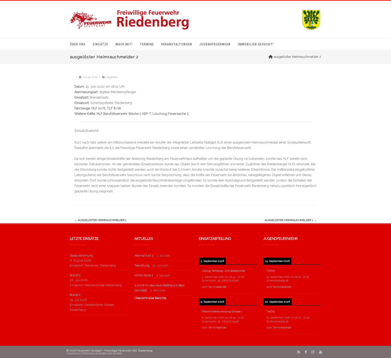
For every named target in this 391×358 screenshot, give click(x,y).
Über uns (78, 44)
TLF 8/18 (114, 108)
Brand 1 (75, 275)
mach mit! (124, 44)
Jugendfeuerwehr (215, 44)
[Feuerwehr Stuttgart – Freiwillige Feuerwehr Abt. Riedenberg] (195, 19)
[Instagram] (313, 352)
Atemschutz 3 (143, 255)
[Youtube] (320, 352)
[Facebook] (306, 352)
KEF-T (146, 113)
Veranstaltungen (176, 44)
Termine (147, 44)
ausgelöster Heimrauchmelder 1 (100, 220)
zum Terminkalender (214, 286)
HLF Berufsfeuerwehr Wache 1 (119, 113)
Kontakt (117, 353)
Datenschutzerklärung (97, 353)
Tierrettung (141, 265)
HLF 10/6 (98, 108)
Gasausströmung (81, 255)
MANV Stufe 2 (143, 275)
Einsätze (100, 44)
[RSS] (299, 352)
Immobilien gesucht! (256, 44)
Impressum (74, 353)
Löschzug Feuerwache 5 (170, 113)
